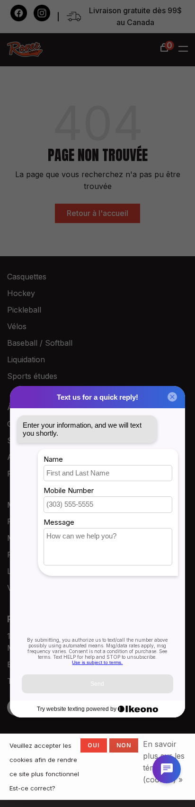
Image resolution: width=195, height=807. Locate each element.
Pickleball (24, 309)
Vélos (17, 326)
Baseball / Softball (39, 343)
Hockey (21, 293)
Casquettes (26, 276)
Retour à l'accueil (97, 213)
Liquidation (26, 359)
